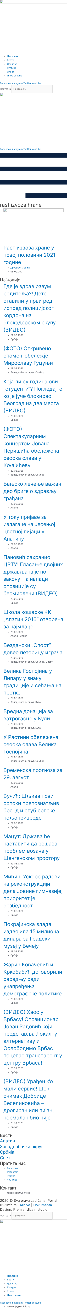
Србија (26, 267)
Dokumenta (42, 1205)
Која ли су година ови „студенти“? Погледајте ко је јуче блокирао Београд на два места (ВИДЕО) (32, 396)
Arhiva (25, 1205)
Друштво (15, 267)
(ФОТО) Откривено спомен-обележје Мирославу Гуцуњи (28, 355)
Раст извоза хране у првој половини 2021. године (30, 254)
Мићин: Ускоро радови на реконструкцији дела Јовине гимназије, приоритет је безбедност (33, 891)
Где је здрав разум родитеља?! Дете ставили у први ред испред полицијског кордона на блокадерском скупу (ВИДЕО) (29, 308)
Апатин (7, 1140)
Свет (5, 1157)
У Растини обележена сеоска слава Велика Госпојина (30, 744)
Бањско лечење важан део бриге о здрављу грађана (32, 491)
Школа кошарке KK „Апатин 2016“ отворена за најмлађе (33, 619)
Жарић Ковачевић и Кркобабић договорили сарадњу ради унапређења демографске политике (32, 979)
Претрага (5, 88)
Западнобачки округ (21, 1146)
